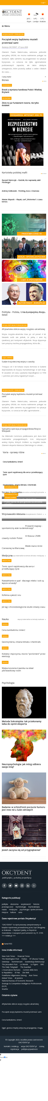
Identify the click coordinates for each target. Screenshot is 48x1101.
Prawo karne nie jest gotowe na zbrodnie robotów (23, 493)
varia (20, 902)
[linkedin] (27, 876)
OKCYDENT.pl (24, 1032)
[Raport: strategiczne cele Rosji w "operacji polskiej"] (24, 237)
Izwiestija (5, 951)
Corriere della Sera (30, 960)
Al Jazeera (19, 968)
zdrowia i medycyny (37, 546)
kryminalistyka (34, 897)
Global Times (7, 968)
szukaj (41, 1036)
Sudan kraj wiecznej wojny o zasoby (18, 351)
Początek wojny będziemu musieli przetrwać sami (22, 385)
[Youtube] (16, 876)
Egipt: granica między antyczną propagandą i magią (20, 504)
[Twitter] (10, 876)
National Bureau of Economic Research (17, 971)
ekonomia (14, 894)
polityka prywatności (29, 1039)
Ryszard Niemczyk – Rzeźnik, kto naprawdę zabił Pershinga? (21, 171)
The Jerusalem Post (9, 954)
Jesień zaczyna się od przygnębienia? (21, 839)
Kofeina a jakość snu (11, 585)
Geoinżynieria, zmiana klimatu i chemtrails (21, 632)
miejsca (5, 902)
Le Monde (24, 954)
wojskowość (26, 894)
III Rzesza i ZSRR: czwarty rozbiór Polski (21, 527)
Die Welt (25, 962)
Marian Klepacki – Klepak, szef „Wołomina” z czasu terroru (22, 190)
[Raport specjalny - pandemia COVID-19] (24, 214)
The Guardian (25, 957)
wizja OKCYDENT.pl (29, 1036)
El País (17, 962)
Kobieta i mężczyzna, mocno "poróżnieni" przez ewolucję (23, 645)
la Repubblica (7, 962)
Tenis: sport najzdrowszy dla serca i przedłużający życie (23, 463)
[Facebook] (4, 876)
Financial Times (23, 946)
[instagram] (22, 876)
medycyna (13, 899)
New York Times (8, 946)
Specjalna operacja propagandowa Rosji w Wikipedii (21, 420)
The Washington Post (10, 949)
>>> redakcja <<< (9, 925)
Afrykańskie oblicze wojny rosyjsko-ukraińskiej (23, 319)
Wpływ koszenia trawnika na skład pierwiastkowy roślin (17, 659)
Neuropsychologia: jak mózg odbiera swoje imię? (21, 755)
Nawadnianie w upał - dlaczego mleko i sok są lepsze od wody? (23, 571)
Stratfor (5, 979)
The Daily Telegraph (10, 957)
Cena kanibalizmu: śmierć (15, 39)
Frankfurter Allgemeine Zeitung (14, 965)
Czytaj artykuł (6, 67)
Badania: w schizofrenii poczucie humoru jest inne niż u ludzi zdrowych (23, 798)
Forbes (24, 949)
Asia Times (33, 965)
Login (43, 2)
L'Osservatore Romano (11, 960)
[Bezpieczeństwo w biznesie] (22, 129)
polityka (5, 894)
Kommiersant (17, 951)
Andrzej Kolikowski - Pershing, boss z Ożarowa (20, 181)
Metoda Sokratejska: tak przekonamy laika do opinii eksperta (21, 712)
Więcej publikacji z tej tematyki (33, 302)
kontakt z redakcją (11, 1036)
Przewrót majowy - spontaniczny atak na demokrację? (22, 517)
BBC (42, 954)
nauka (4, 899)
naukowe (41, 609)
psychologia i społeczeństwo (31, 899)
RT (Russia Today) (37, 949)
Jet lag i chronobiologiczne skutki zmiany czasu (23, 597)
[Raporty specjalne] (24, 283)
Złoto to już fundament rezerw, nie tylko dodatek (20, 94)
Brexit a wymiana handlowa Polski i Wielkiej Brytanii (22, 80)
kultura (13, 902)
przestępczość (7, 897)
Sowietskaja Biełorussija (34, 951)
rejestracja (14, 1039)
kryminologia (21, 897)
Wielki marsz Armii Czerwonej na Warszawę (22, 537)
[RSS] (33, 876)
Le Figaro (34, 954)
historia (36, 894)
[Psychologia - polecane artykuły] (24, 260)
